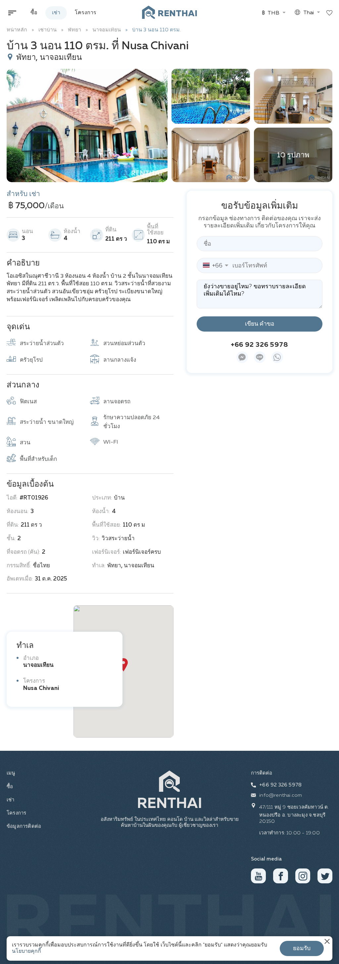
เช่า (56, 13)
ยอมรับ (302, 948)
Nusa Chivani (41, 688)
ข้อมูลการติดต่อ (19, 826)
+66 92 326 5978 (259, 344)
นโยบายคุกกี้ (26, 951)
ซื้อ (33, 13)
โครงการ (85, 13)
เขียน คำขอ (259, 324)
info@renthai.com (280, 795)
